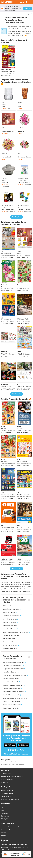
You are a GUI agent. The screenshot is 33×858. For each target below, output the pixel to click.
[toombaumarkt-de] (2, 20)
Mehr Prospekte (16, 394)
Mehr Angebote (16, 217)
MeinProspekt (5, 762)
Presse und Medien (7, 830)
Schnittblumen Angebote (18, 762)
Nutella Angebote (7, 793)
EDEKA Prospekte (7, 779)
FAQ (2, 807)
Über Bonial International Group (11, 827)
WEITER (27, 8)
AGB (2, 810)
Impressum (4, 813)
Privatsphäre (5, 819)
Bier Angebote (6, 796)
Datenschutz (5, 816)
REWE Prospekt (6, 774)
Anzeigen (27, 14)
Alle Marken (5, 782)
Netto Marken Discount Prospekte (12, 777)
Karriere (3, 836)
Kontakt (3, 833)
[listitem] (8, 60)
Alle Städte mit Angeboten (10, 799)
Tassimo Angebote (7, 790)
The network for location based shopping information (14, 848)
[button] (30, 2)
